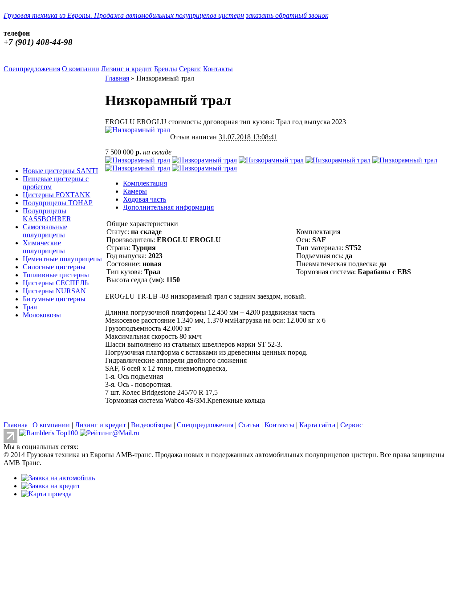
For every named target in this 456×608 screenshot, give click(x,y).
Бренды (165, 69)
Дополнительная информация (168, 207)
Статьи (249, 425)
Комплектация (145, 183)
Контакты (218, 69)
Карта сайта (317, 425)
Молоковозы (42, 315)
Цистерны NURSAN (54, 291)
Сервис (190, 69)
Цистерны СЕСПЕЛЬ (56, 283)
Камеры (135, 191)
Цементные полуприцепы (62, 259)
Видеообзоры (151, 425)
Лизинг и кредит (126, 69)
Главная (117, 78)
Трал (30, 307)
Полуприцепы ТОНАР (58, 203)
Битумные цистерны (54, 299)
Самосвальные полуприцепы (45, 231)
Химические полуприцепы (44, 247)
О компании (80, 69)
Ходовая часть (144, 199)
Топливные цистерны (56, 275)
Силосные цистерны (54, 267)
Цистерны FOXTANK (56, 195)
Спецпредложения (32, 69)
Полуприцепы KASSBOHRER (47, 215)
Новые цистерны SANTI (60, 170)
